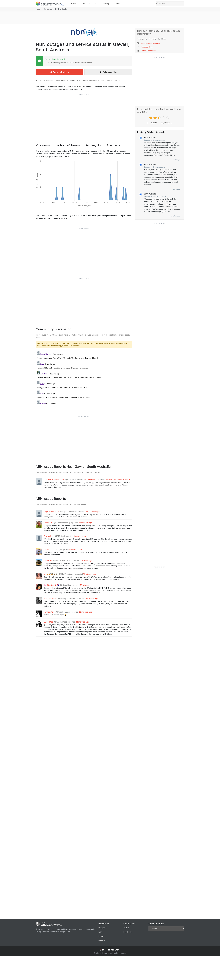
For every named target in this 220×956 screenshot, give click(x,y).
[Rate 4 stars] (164, 118)
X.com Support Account (150, 43)
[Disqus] (84, 378)
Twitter (126, 928)
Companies (85, 3)
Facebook (127, 932)
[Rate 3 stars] (159, 118)
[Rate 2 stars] (155, 118)
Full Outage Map (110, 72)
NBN (57, 9)
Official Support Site (148, 51)
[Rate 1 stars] (151, 118)
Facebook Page (147, 47)
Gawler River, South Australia (117, 480)
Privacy (106, 3)
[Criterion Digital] (110, 950)
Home (73, 3)
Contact (117, 3)
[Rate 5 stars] (168, 118)
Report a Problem (61, 72)
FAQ (96, 3)
